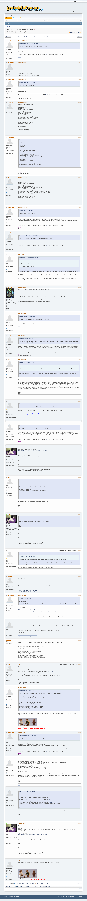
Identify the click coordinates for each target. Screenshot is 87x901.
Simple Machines (17, 896)
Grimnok (10, 576)
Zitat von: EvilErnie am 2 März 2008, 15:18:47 (28, 316)
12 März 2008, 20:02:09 (22, 477)
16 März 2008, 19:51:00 (22, 595)
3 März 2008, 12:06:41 (22, 335)
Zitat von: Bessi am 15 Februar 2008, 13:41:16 (28, 210)
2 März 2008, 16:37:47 (22, 313)
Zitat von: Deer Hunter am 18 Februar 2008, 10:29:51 (29, 257)
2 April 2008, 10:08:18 (22, 788)
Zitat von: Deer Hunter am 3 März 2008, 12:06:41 (29, 362)
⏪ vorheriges (71, 32)
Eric (9, 447)
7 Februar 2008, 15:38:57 (22, 62)
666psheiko (11, 595)
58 (21, 36)
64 (29, 36)
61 (25, 36)
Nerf (9, 401)
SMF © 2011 (11, 896)
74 (44, 36)
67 (34, 36)
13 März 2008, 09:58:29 (22, 514)
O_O (19, 203)
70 (39, 36)
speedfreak (11, 62)
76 (47, 36)
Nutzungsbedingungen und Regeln (71, 896)
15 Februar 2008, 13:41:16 (22, 177)
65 (31, 36)
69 (37, 36)
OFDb (9, 26)
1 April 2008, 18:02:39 (22, 687)
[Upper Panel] (80, 21)
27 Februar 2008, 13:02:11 (22, 232)
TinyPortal (59, 896)
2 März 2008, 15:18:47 (22, 287)
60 (24, 36)
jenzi (9, 664)
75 (46, 36)
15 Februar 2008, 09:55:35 (22, 102)
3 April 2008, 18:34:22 (22, 860)
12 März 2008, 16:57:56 (22, 446)
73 (43, 36)
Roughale (10, 687)
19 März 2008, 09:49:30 (22, 640)
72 (41, 36)
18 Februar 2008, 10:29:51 (22, 207)
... (17, 36)
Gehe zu (68, 889)
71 (40, 36)
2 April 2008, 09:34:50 (22, 732)
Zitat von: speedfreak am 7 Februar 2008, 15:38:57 (29, 82)
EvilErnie (10, 287)
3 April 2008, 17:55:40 (22, 823)
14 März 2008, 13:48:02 (22, 576)
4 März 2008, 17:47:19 (22, 359)
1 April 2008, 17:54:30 (22, 664)
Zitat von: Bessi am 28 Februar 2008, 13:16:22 (28, 338)
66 (32, 36)
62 (26, 36)
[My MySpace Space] (6, 704)
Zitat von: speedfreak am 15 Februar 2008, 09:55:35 (29, 139)
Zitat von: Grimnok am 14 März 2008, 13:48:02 (28, 598)
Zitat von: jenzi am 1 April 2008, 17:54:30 (27, 791)
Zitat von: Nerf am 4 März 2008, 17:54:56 (27, 425)
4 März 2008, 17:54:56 (22, 401)
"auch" (46, 54)
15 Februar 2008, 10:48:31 (22, 137)
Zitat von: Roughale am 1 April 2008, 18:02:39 (28, 735)
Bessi (9, 177)
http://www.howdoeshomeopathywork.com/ (26, 591)
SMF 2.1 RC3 (6, 896)
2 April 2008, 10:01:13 (22, 758)
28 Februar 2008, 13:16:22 (22, 254)
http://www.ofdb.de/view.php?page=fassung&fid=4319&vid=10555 (32, 834)
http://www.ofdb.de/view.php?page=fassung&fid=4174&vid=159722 (32, 450)
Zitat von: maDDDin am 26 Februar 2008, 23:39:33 (29, 235)
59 (22, 36)
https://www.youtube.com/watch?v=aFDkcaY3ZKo (27, 590)
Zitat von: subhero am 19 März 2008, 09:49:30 (28, 690)
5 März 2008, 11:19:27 (22, 422)
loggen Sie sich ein (33, 1)
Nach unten (8, 36)
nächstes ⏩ (78, 32)
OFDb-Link (50, 671)
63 (28, 36)
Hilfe (63, 896)
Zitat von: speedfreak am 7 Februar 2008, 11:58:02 (29, 43)
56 (18, 36)
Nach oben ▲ (80, 896)
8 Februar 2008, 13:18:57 (22, 79)
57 (19, 36)
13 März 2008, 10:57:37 (22, 550)
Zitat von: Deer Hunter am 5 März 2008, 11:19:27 (29, 552)
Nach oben (8, 883)
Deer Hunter (11, 40)
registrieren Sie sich (44, 1)
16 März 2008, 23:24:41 (22, 620)
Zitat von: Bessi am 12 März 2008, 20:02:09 (27, 517)
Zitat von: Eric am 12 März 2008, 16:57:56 (27, 480)
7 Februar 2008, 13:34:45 (22, 40)
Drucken (79, 36)
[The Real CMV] (6, 192)
